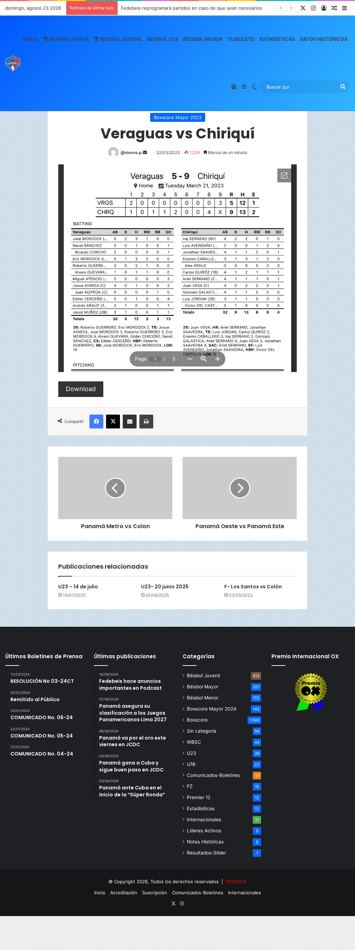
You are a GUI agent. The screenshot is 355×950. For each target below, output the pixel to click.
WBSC (194, 742)
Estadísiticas (201, 808)
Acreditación (123, 892)
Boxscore (197, 720)
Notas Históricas (205, 841)
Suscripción (154, 892)
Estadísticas (277, 39)
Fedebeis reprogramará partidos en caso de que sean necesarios (191, 8)
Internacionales (204, 819)
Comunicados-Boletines (213, 775)
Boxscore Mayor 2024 (211, 709)
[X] (113, 421)
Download (81, 388)
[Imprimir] (146, 421)
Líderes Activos (204, 830)
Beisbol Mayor (69, 39)
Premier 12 (198, 797)
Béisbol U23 (162, 39)
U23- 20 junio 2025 (165, 586)
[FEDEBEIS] (12, 63)
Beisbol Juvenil (120, 39)
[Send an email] (145, 152)
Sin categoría (201, 731)
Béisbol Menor (203, 39)
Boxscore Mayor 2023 (177, 117)
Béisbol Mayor (202, 686)
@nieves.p (131, 152)
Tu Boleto (241, 39)
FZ (190, 786)
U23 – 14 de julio (78, 586)
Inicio (30, 39)
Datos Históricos (323, 39)
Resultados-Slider (206, 853)
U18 (191, 764)
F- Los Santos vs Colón (253, 586)
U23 (191, 753)
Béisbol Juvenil (203, 675)
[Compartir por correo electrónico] (130, 421)
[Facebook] (96, 421)
